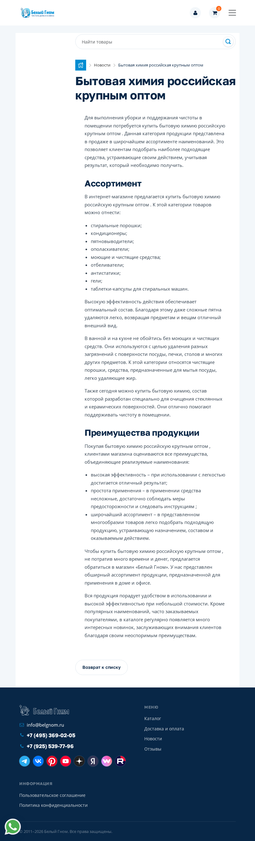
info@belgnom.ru (45, 725)
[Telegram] (24, 761)
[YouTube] (65, 761)
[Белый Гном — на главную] (39, 13)
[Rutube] (120, 761)
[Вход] (195, 12)
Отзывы (152, 749)
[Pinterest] (52, 761)
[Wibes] (106, 761)
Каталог (152, 718)
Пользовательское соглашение (52, 795)
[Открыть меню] (232, 12)
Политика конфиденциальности (53, 805)
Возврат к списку (101, 667)
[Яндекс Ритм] (93, 761)
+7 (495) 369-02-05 (51, 735)
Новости (153, 739)
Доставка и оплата (164, 729)
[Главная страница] (80, 65)
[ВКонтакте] (38, 761)
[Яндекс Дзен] (79, 761)
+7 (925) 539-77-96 (50, 746)
